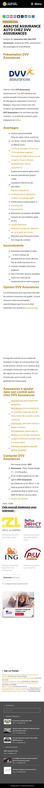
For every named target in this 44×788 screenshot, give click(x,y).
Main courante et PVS (11, 751)
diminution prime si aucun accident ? (14, 689)
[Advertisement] (22, 333)
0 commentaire (20, 723)
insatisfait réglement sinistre (12, 681)
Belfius (18, 120)
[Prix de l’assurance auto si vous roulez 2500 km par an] (7, 740)
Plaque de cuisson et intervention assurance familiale (20, 683)
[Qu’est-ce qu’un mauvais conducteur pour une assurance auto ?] (7, 730)
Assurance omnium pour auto (22, 720)
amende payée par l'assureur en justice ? (16, 688)
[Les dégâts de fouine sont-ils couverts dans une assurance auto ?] (7, 760)
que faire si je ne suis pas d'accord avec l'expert (18, 678)
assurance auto (31, 308)
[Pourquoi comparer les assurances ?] (7, 770)
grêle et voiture (7, 686)
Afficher (15, 578)
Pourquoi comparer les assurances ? (24, 769)
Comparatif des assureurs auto (16, 584)
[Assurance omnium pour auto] (7, 721)
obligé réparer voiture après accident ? (15, 691)
